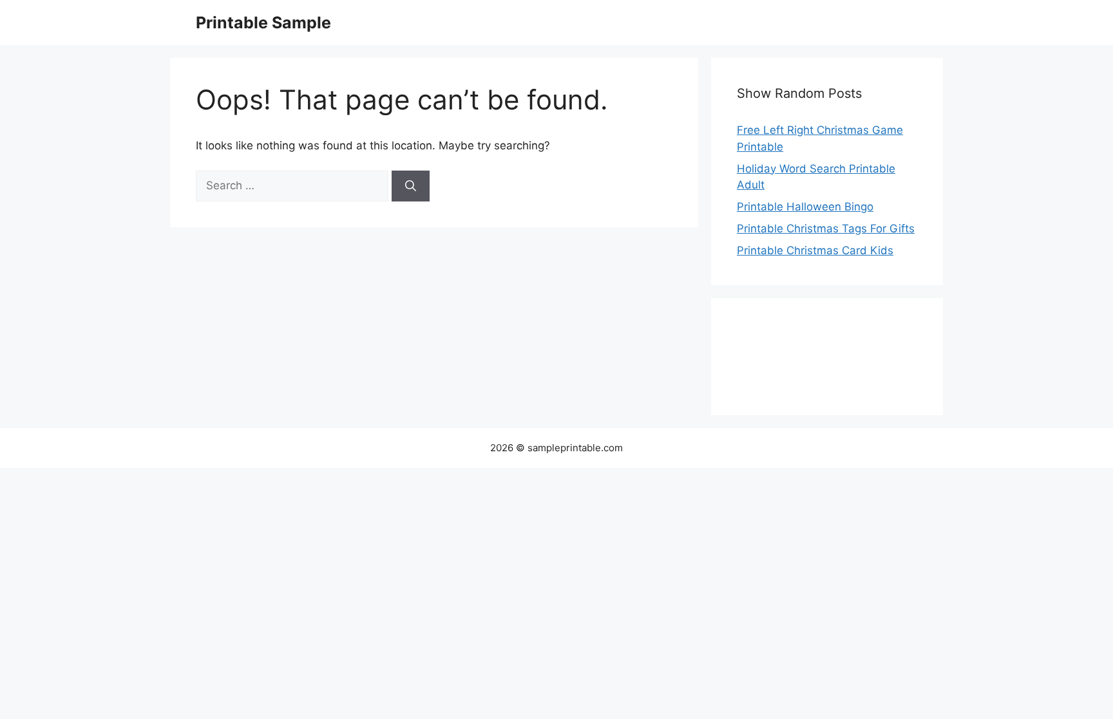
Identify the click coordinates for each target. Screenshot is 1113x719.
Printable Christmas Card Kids (815, 250)
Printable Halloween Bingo (805, 206)
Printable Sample (263, 22)
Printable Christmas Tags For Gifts (826, 228)
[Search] (411, 186)
